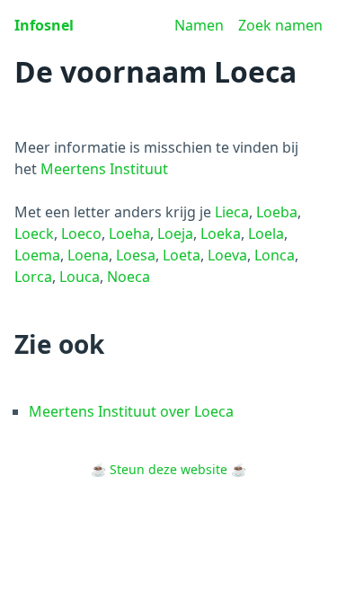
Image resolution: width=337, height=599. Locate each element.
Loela (266, 233)
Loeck (34, 233)
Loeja (175, 233)
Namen (199, 25)
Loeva (227, 255)
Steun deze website (168, 469)
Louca (79, 276)
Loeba (276, 212)
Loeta (181, 255)
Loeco (81, 233)
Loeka (220, 233)
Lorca (33, 276)
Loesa (135, 255)
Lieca (232, 212)
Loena (88, 255)
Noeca (128, 276)
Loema (37, 255)
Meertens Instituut (104, 169)
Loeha (129, 233)
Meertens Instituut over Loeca (131, 411)
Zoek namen (280, 25)
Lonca (274, 255)
